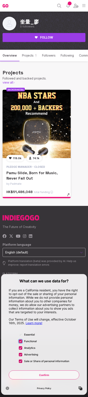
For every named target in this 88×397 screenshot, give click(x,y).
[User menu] (76, 6)
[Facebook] (5, 236)
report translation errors (34, 264)
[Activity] (68, 5)
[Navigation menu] (84, 5)
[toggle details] (70, 196)
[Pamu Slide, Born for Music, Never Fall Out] (37, 124)
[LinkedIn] (30, 236)
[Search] (59, 6)
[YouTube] (18, 236)
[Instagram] (24, 236)
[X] (11, 236)
